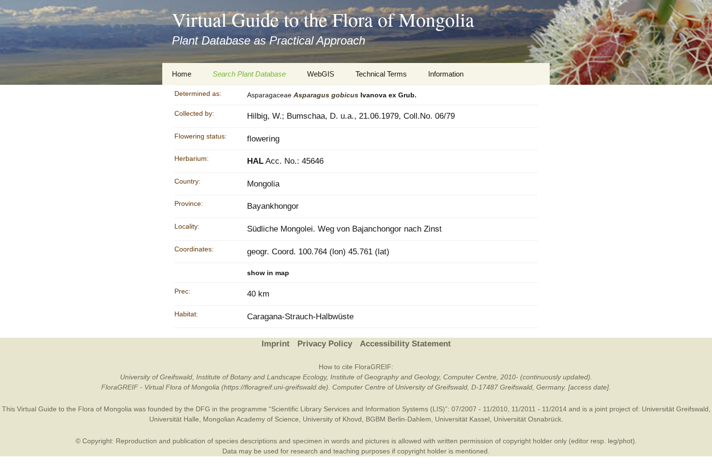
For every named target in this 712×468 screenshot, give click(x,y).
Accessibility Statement (405, 343)
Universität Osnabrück (527, 419)
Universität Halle (174, 419)
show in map (268, 273)
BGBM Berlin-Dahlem (398, 419)
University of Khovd (332, 419)
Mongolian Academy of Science (251, 419)
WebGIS (320, 74)
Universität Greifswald (675, 409)
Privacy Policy (324, 343)
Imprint (276, 343)
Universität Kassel (462, 419)
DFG (203, 409)
